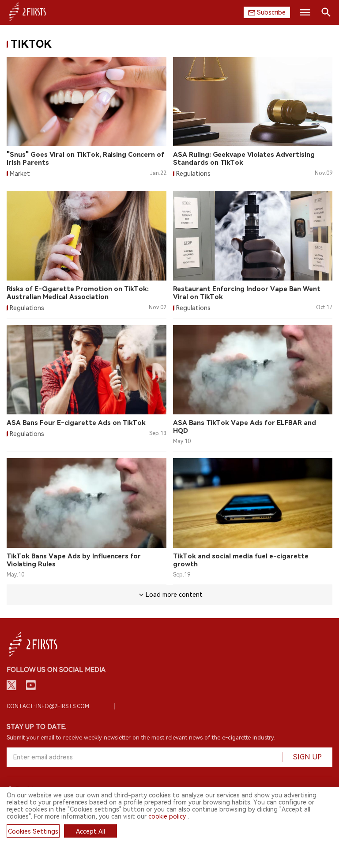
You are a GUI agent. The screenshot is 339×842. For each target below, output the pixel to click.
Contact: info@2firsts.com (48, 706)
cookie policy (167, 816)
